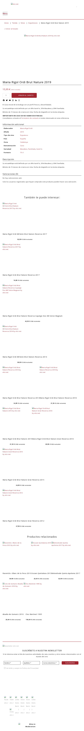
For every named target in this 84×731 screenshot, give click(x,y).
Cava (22, 146)
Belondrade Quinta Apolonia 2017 (66, 573)
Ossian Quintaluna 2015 (41, 573)
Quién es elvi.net (9, 679)
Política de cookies (60, 678)
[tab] (42, 159)
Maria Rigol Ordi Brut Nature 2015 (17, 439)
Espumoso (24, 135)
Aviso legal (75, 675)
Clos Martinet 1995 (34, 614)
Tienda (14, 23)
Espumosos (33, 23)
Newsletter (21, 686)
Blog (18, 682)
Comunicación (8, 689)
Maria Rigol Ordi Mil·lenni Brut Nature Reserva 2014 (25, 357)
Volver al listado (11, 29)
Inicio (6, 23)
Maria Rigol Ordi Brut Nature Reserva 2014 (21, 398)
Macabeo (23, 149)
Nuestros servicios (10, 682)
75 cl (22, 152)
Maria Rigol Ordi (26, 128)
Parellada (32, 149)
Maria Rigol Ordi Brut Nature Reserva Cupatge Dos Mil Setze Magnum (32, 316)
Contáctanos (30, 689)
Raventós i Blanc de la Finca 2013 (17, 573)
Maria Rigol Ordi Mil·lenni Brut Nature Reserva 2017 (25, 234)
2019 (22, 132)
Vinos (23, 23)
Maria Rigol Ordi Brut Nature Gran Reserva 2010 (53, 439)
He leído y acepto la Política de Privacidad (22, 668)
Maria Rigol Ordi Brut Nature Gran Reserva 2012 (23, 521)
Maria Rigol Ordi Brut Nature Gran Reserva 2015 (23, 480)
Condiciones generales (44, 683)
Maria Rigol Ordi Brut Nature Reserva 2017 (21, 275)
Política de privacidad (61, 675)
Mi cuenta (29, 679)
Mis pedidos (30, 686)
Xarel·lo (39, 149)
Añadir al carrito (25, 95)
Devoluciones (40, 689)
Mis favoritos (30, 682)
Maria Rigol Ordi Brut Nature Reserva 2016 (58, 398)
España (23, 139)
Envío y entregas (41, 686)
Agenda (20, 679)
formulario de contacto (30, 118)
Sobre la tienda (41, 679)
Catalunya (24, 142)
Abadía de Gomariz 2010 (13, 614)
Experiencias (7, 686)
